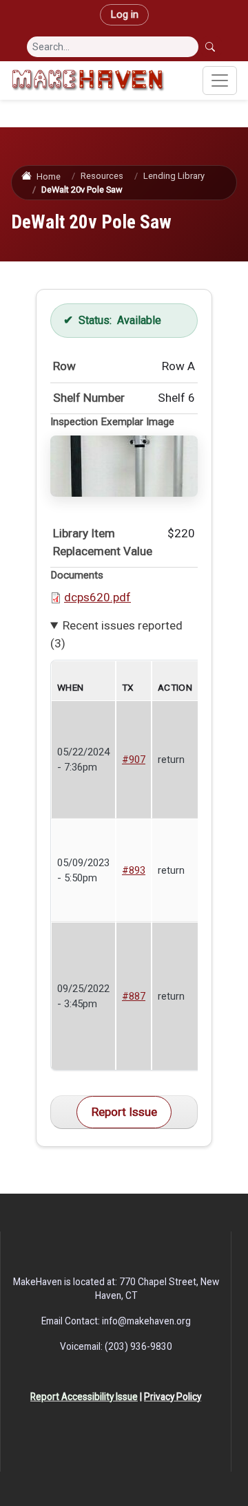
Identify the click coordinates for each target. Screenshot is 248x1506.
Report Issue (124, 1112)
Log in (124, 14)
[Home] (88, 80)
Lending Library (174, 176)
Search (211, 46)
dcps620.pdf (97, 597)
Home (48, 176)
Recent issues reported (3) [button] (116, 634)
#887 (133, 996)
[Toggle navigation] (220, 80)
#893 (133, 870)
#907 (133, 759)
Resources (102, 176)
